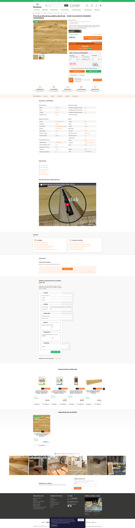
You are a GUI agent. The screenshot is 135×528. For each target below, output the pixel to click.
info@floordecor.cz (74, 501)
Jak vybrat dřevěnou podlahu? (42, 244)
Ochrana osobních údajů (38, 508)
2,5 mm (56, 114)
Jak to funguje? (78, 81)
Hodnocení (59, 96)
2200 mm (57, 107)
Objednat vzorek (97, 79)
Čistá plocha (71, 55)
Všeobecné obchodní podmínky (40, 507)
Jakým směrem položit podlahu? (78, 242)
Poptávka (67, 96)
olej (85, 135)
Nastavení (54, 525)
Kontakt (52, 505)
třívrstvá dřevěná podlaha (60, 126)
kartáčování (87, 133)
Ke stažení (45, 96)
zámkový (57, 149)
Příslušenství (75, 96)
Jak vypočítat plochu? (74, 56)
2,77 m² (57, 130)
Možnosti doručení (98, 34)
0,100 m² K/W (58, 142)
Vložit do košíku (94, 71)
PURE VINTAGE (58, 128)
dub (85, 121)
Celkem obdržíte (72, 63)
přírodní (86, 126)
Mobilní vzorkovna (37, 498)
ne (55, 151)
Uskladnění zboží (40, 89)
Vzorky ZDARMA (53, 89)
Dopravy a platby (36, 504)
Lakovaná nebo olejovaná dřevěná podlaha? (44, 246)
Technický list (43, 171)
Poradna (52, 96)
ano (85, 107)
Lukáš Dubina (90, 526)
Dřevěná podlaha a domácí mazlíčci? (43, 247)
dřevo (56, 144)
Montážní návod (44, 165)
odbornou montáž (77, 31)
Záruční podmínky (45, 174)
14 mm (56, 112)
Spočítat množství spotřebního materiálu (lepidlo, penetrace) (84, 68)
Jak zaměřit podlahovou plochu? (78, 249)
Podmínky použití (44, 167)
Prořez (83, 55)
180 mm (57, 110)
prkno (86, 144)
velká (86, 130)
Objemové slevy (36, 505)
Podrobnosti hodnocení (85, 21)
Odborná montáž (95, 89)
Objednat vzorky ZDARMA (38, 501)
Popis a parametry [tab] (37, 96)
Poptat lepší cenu (77, 71)
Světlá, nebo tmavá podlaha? (41, 242)
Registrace (100, 0)
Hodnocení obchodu (54, 502)
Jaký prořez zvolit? (86, 56)
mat (85, 137)
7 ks (56, 133)
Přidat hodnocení (67, 268)
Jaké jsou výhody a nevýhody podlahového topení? (46, 249)
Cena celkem (94, 63)
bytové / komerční (59, 121)
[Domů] (33, 13)
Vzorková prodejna (81, 89)
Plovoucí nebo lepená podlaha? (77, 247)
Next (104, 389)
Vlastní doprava (67, 89)
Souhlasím (80, 519)
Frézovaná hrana (74, 26)
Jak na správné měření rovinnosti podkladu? (80, 246)
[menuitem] (37, 9)
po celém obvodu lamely (90, 142)
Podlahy (57, 123)
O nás (51, 507)
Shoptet (100, 526)
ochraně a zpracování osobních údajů (62, 522)
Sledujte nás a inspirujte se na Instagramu (68, 453)
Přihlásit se (77, 488)
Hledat (66, 5)
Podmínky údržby (44, 169)
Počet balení (94, 55)
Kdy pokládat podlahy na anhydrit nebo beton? (81, 244)
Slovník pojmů (53, 499)
